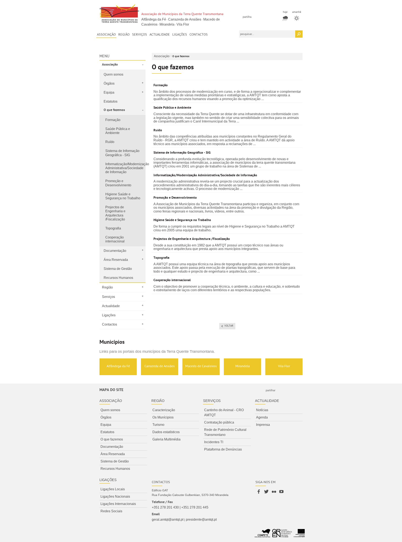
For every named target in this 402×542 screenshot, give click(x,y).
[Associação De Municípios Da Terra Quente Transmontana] (119, 14)
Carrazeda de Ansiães (184, 19)
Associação (162, 56)
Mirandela (167, 24)
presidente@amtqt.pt (201, 519)
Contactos (161, 482)
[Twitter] (267, 494)
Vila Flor (183, 24)
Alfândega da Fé (153, 19)
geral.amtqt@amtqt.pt (167, 519)
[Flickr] (274, 494)
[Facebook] (259, 494)
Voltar (228, 326)
